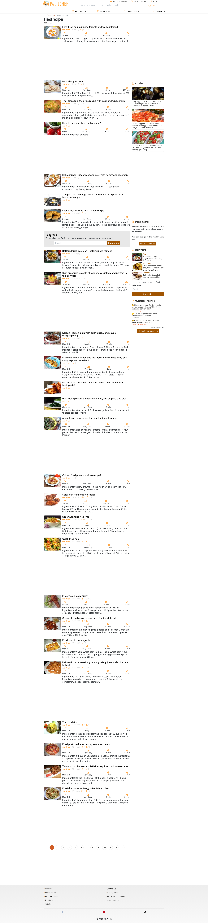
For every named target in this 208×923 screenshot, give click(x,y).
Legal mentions (113, 900)
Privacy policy (113, 893)
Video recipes (50, 893)
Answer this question (138, 311)
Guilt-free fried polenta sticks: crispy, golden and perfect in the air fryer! (94, 274)
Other (159, 11)
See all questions (157, 327)
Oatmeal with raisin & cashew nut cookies (151, 276)
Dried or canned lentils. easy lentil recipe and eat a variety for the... (153, 268)
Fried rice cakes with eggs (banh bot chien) (86, 788)
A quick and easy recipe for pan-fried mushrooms (89, 418)
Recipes (79, 11)
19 (110, 847)
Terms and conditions (116, 896)
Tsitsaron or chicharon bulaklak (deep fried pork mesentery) (95, 766)
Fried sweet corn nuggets (76, 640)
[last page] (122, 847)
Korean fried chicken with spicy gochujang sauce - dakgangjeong (89, 334)
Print (158, 282)
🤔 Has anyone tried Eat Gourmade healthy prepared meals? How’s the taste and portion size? (146, 307)
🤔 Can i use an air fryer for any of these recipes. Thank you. (146, 321)
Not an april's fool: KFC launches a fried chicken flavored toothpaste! (93, 384)
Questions (132, 11)
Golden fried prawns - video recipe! (81, 475)
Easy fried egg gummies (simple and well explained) (90, 27)
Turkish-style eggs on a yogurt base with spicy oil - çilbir (152, 259)
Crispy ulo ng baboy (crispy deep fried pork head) (89, 618)
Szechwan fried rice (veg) (76, 516)
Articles (104, 11)
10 (104, 847)
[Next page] (116, 847)
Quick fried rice (70, 539)
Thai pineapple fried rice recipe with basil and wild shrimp (93, 101)
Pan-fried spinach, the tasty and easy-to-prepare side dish (94, 398)
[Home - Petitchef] (45, 15)
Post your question (149, 331)
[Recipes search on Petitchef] (150, 5)
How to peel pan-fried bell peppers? (81, 123)
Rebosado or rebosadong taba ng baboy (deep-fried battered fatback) (95, 663)
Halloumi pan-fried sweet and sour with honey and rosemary (95, 175)
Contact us (111, 889)
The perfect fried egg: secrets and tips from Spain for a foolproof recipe (92, 196)
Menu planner (146, 243)
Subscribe (113, 243)
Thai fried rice (69, 722)
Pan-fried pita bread (73, 81)
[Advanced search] (154, 6)
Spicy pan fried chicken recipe (78, 494)
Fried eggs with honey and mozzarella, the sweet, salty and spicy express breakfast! (94, 359)
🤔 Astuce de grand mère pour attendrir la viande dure (144, 315)
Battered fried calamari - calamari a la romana (87, 251)
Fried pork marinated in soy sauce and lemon (86, 744)
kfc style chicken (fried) (75, 596)
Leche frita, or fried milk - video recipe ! (83, 210)
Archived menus (145, 282)
